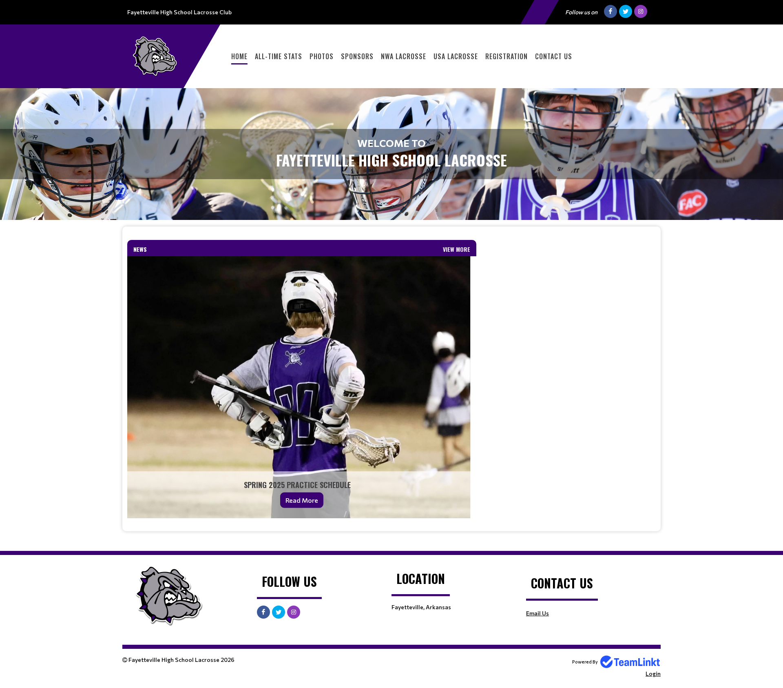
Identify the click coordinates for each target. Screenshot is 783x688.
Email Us (537, 613)
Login (653, 673)
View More (456, 249)
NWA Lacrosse (403, 56)
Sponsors (357, 56)
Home (239, 56)
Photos (322, 56)
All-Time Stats (278, 56)
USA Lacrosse (456, 56)
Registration (506, 56)
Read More (301, 500)
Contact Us (553, 56)
